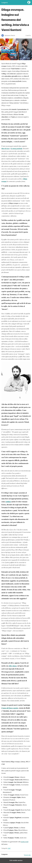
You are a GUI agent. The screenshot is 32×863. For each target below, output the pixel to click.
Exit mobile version (16, 860)
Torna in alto (27, 855)
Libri (9, 848)
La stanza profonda (16, 149)
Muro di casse (5, 149)
